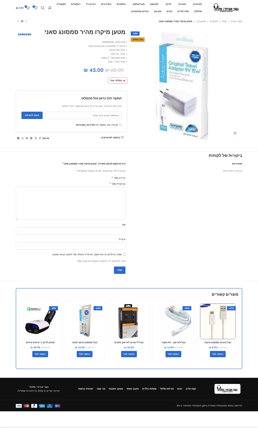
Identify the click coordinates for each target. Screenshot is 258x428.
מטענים (214, 21)
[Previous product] (26, 21)
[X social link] (36, 138)
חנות (224, 21)
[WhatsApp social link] (23, 138)
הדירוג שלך (118, 177)
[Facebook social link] (40, 138)
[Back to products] (22, 21)
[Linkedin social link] (27, 138)
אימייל (122, 239)
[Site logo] (226, 7)
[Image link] (227, 388)
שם (123, 224)
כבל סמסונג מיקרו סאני (84, 342)
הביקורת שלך (117, 184)
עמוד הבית (236, 21)
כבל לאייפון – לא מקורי (173, 342)
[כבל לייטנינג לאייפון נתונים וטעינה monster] (129, 321)
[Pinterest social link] (31, 138)
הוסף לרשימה (32, 115)
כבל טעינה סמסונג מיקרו (217, 342)
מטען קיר (201, 21)
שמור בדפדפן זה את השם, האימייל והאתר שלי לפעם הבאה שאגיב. (86, 254)
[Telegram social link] (18, 138)
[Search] (42, 7)
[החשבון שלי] (49, 7)
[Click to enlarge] (235, 133)
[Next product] (18, 21)
